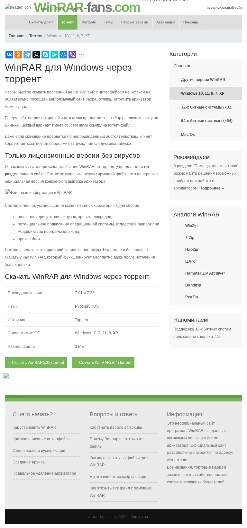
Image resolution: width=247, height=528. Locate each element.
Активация (165, 22)
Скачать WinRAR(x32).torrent (37, 362)
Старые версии (134, 22)
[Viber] (72, 54)
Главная (16, 36)
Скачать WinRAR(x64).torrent (104, 362)
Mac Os (188, 134)
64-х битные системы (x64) (207, 121)
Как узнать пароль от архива (116, 427)
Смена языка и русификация (39, 450)
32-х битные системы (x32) (207, 107)
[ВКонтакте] (9, 54)
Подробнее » (211, 188)
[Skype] (45, 54)
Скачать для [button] (39, 22)
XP (116, 333)
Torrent (67, 22)
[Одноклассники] (18, 54)
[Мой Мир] (63, 54)
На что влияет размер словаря (118, 476)
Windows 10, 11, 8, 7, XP (202, 93)
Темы (108, 22)
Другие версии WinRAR (203, 79)
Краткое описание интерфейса (41, 439)
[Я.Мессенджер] (54, 54)
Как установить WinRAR (34, 427)
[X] (36, 54)
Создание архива (29, 462)
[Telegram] (27, 54)
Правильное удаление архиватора (44, 473)
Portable (89, 22)
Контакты (139, 517)
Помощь (190, 22)
